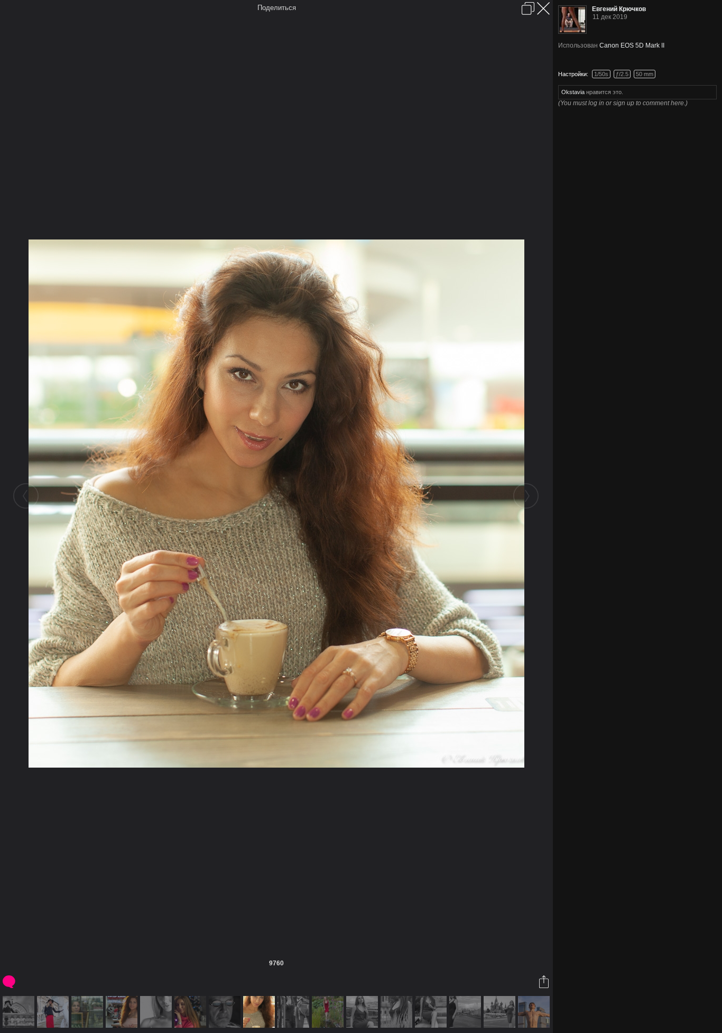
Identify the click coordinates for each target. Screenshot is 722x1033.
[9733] (157, 1012)
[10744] (535, 1012)
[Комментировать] (10, 982)
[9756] (226, 1012)
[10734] (466, 1012)
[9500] (54, 1012)
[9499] (20, 1012)
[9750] (191, 1012)
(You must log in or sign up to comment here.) (623, 103)
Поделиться (276, 8)
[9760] (260, 1012)
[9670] (88, 1012)
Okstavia (573, 92)
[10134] (294, 1012)
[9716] (123, 1012)
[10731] (363, 1012)
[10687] (329, 1012)
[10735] (501, 1012)
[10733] (432, 1012)
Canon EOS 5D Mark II (631, 45)
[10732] (398, 1012)
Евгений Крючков (619, 9)
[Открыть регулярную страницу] (528, 8)
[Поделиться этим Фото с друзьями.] (544, 982)
